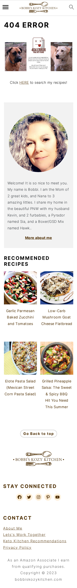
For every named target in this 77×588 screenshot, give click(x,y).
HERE (24, 82)
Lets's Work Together (24, 535)
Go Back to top (38, 434)
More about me (38, 238)
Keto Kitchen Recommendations (35, 541)
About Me (12, 528)
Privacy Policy (17, 547)
